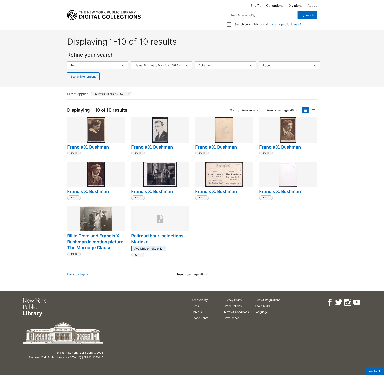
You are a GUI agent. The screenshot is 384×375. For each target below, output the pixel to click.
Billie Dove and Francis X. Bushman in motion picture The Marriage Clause (95, 241)
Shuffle (255, 6)
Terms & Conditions (236, 312)
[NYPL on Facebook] (329, 302)
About (312, 6)
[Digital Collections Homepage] (104, 15)
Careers (197, 312)
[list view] (313, 110)
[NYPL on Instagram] (347, 302)
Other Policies (233, 306)
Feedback (374, 371)
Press (195, 306)
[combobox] (262, 15)
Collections (275, 6)
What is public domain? (286, 24)
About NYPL (263, 306)
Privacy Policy (233, 300)
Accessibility (200, 300)
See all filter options (83, 76)
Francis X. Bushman (88, 147)
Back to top (76, 274)
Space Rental (200, 318)
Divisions (295, 6)
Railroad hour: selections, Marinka (158, 238)
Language (261, 312)
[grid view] (305, 110)
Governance (231, 318)
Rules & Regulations (267, 300)
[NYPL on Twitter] (338, 302)
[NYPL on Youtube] (356, 302)
